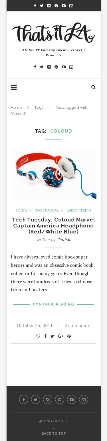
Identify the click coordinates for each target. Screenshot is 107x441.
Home (16, 107)
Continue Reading (53, 304)
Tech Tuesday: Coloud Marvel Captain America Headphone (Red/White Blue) (53, 226)
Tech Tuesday (46, 210)
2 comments (77, 325)
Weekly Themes (78, 210)
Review (21, 210)
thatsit (63, 239)
